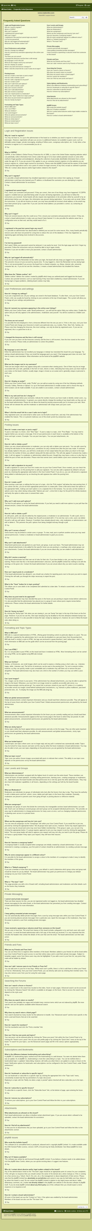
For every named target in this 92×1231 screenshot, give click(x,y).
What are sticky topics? (12, 119)
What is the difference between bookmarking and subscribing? (67, 85)
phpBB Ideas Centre (18, 1161)
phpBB (55, 356)
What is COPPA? (10, 29)
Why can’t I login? (10, 35)
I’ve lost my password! (12, 39)
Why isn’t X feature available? (56, 109)
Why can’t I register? (11, 31)
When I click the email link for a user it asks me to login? (23, 69)
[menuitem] (13, 5)
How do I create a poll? (12, 82)
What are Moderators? (54, 29)
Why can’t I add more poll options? (16, 84)
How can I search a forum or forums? (59, 70)
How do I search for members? (57, 76)
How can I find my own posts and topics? (60, 78)
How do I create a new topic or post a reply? (19, 75)
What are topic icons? (12, 123)
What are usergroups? (54, 31)
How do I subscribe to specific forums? (59, 89)
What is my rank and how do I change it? (18, 66)
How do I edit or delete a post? (14, 77)
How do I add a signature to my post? (17, 80)
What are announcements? (13, 117)
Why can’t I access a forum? (14, 88)
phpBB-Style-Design (30, 1215)
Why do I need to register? (13, 27)
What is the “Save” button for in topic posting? (19, 96)
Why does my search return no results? (59, 72)
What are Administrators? (55, 27)
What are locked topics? (12, 121)
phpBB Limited (63, 1144)
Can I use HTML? (10, 109)
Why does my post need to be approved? (18, 98)
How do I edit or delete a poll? (14, 86)
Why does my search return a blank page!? (61, 74)
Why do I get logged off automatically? (17, 41)
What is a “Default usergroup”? (57, 39)
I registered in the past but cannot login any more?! (21, 37)
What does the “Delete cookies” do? (16, 43)
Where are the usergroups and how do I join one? (63, 33)
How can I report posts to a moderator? (17, 94)
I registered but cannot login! (14, 33)
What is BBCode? (10, 107)
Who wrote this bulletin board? (57, 107)
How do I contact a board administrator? (60, 115)
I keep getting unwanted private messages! (61, 50)
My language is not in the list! (14, 60)
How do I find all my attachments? (58, 100)
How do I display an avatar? (14, 64)
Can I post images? (11, 113)
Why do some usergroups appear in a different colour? (64, 37)
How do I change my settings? (14, 50)
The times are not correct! (13, 56)
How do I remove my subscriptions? (58, 91)
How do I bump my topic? (13, 100)
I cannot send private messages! (57, 48)
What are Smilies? (11, 111)
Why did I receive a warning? (14, 92)
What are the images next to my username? (19, 62)
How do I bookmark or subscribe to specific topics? (63, 87)
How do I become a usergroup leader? (59, 35)
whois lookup (67, 1174)
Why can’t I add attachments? (14, 90)
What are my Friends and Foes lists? (58, 61)
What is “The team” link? (55, 41)
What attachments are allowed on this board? (61, 98)
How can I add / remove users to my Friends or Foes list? (65, 63)
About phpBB (71, 1147)
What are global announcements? (16, 115)
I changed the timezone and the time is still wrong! (21, 58)
